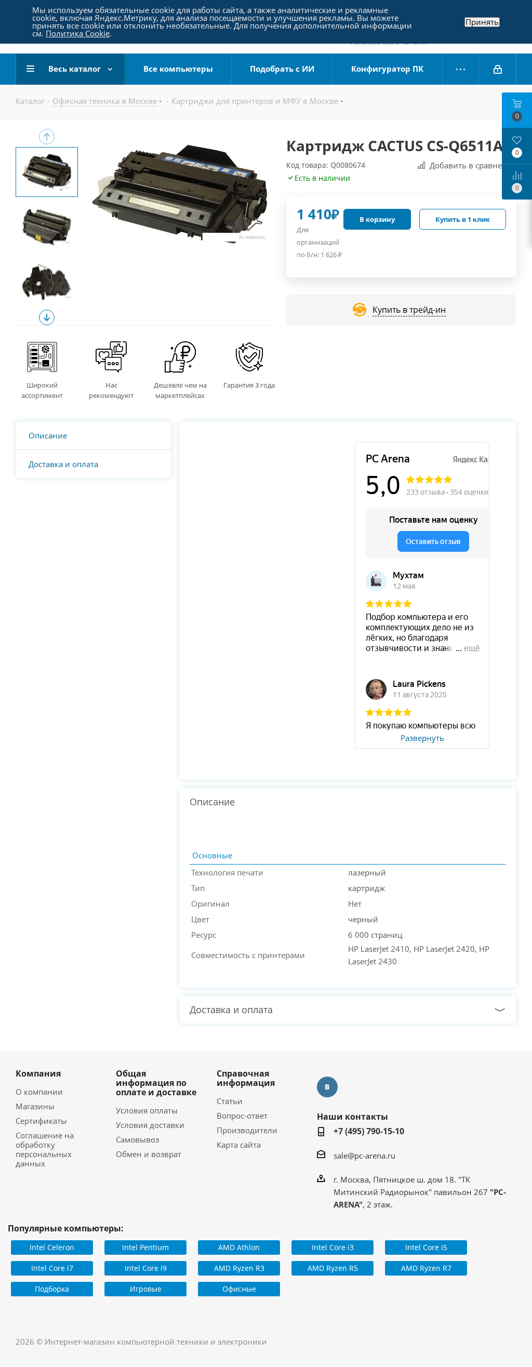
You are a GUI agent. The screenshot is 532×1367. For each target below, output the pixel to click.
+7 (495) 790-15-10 (369, 1131)
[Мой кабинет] (498, 69)
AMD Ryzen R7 (426, 1268)
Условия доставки (150, 1125)
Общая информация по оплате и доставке (156, 1083)
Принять (482, 22)
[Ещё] (461, 69)
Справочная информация (246, 1078)
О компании (39, 1091)
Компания (38, 1073)
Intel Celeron (52, 1247)
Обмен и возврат (148, 1154)
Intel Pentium (145, 1247)
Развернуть (422, 738)
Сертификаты (41, 1121)
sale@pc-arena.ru (364, 1155)
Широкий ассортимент (42, 390)
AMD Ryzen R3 (239, 1268)
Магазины (35, 1106)
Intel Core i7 (52, 1268)
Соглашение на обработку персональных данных (45, 1149)
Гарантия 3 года (249, 385)
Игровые (146, 1289)
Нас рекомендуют (111, 390)
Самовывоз (137, 1139)
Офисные (239, 1289)
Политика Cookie (78, 33)
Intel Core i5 (426, 1247)
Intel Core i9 (146, 1268)
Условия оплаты (147, 1110)
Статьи (230, 1101)
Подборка (52, 1289)
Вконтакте (327, 1087)
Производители (247, 1130)
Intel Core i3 (333, 1247)
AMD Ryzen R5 (333, 1268)
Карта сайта (239, 1144)
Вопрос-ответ (242, 1115)
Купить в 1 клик (462, 219)
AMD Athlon (239, 1247)
